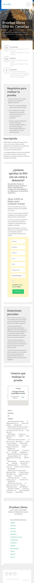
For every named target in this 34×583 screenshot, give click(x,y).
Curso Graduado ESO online (13, 579)
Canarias (13, 531)
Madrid (12, 554)
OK (22, 397)
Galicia (12, 551)
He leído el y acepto (17, 285)
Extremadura (14, 548)
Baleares (13, 528)
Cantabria (13, 534)
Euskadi (12, 545)
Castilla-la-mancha (16, 537)
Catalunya (13, 543)
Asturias (13, 525)
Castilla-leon (14, 540)
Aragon (12, 523)
